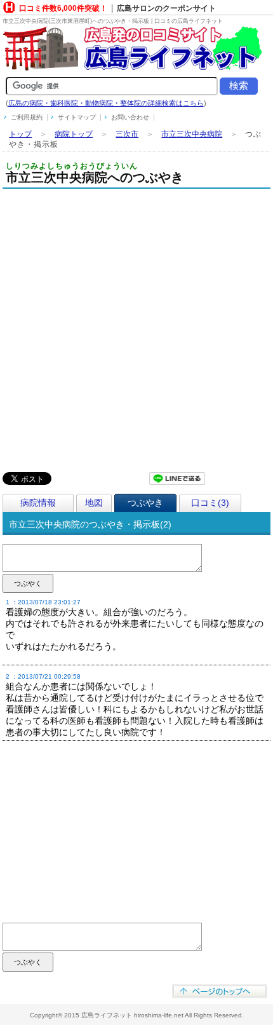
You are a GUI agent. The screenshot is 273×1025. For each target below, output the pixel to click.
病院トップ (74, 134)
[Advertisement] (136, 331)
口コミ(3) (210, 503)
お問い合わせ (130, 117)
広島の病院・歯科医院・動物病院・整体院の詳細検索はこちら (106, 103)
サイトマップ (77, 117)
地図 (94, 503)
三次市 (127, 134)
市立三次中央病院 (191, 134)
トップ (20, 134)
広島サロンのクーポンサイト (166, 8)
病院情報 (38, 503)
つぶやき (145, 503)
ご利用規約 (27, 117)
